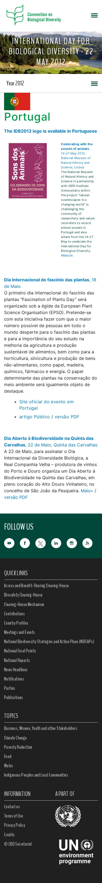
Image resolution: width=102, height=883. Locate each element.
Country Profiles (16, 623)
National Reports (17, 660)
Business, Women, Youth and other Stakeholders (40, 728)
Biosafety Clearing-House (23, 595)
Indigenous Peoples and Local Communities (36, 775)
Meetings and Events (19, 632)
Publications (13, 697)
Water (8, 765)
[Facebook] (28, 542)
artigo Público (34, 416)
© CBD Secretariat (18, 844)
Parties (9, 688)
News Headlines (16, 669)
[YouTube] (12, 542)
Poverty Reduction (18, 747)
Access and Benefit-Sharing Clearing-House (36, 585)
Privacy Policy (14, 825)
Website (67, 255)
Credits (9, 834)
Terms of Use (13, 816)
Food (8, 756)
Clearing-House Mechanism (24, 604)
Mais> (87, 490)
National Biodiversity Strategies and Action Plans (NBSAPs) (49, 641)
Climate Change (15, 738)
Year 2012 (15, 83)
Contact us (12, 806)
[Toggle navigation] (94, 15)
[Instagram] (74, 542)
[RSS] (90, 543)
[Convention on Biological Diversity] (34, 15)
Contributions (14, 613)
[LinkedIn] (59, 542)
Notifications (14, 679)
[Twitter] (43, 542)
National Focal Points (20, 651)
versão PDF (67, 416)
